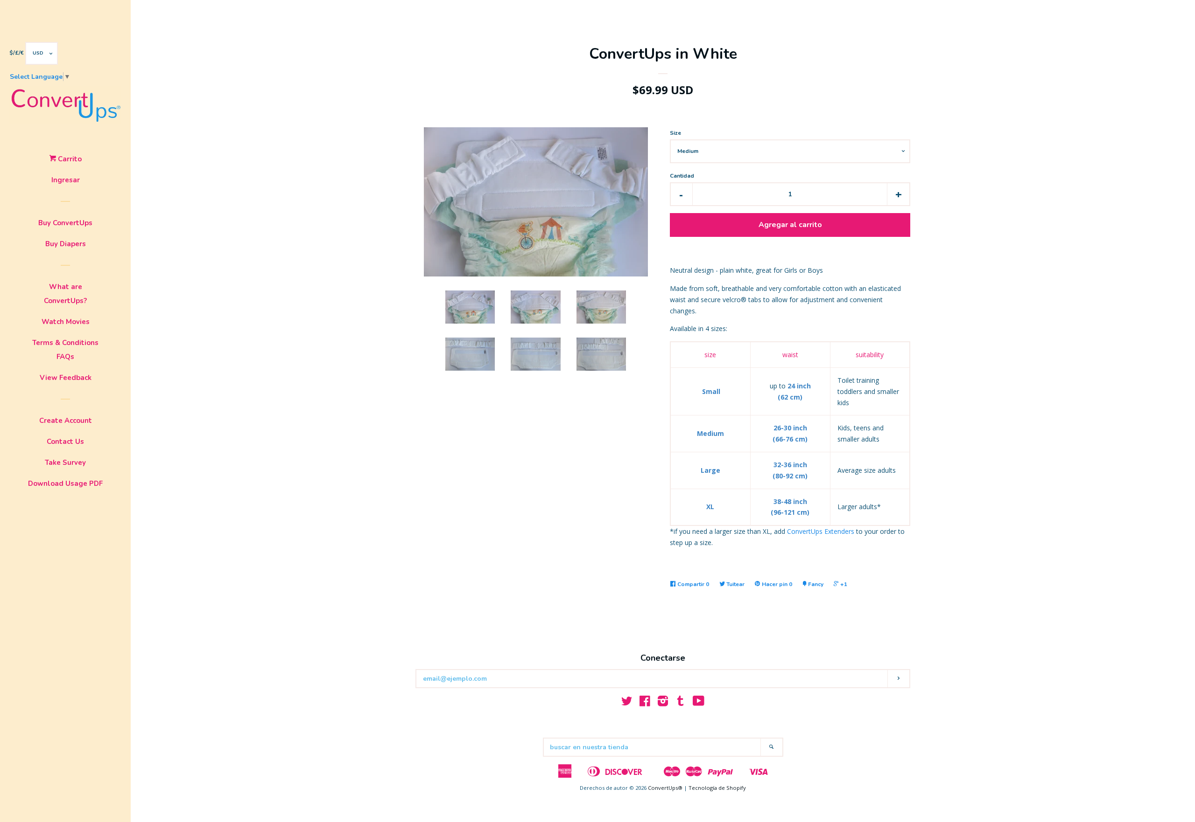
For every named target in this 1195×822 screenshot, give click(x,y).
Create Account (65, 420)
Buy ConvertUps (65, 223)
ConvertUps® (665, 787)
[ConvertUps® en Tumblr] (680, 702)
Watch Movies (66, 321)
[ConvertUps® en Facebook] (645, 702)
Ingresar (65, 180)
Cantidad (682, 176)
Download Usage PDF (65, 483)
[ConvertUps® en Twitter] (627, 702)
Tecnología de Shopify (717, 787)
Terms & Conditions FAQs (65, 349)
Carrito (69, 159)
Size (675, 133)
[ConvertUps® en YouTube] (698, 702)
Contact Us (65, 441)
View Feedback (65, 377)
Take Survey (65, 462)
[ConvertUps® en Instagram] (662, 702)
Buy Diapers (65, 244)
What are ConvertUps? (65, 293)
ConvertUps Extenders (820, 531)
